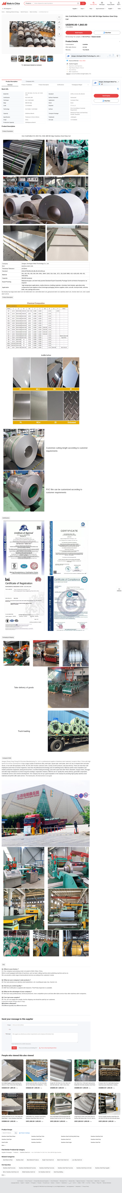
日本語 (79, 1182)
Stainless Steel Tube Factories (65, 1168)
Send (14, 1048)
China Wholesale (54, 1181)
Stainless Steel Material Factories (27, 1168)
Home (3, 12)
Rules (119, 8)
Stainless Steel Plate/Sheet (8, 1136)
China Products (28, 1181)
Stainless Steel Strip (96, 1139)
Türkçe (93, 1182)
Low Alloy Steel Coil (77, 1160)
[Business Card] (118, 88)
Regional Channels (80, 1181)
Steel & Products (24, 12)
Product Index (90, 1181)
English (22, 1182)
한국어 (74, 1182)
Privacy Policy (85, 1186)
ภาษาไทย (88, 1182)
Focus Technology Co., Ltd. (50, 1186)
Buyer (82, 8)
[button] (85, 84)
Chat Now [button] (108, 32)
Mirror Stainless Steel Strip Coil (11, 1172)
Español (27, 1182)
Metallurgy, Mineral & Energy (12, 12)
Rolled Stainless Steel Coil (28, 1172)
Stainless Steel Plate (36, 1139)
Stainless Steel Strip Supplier (102, 1168)
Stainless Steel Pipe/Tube (37, 1136)
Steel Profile (5, 1142)
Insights (103, 1181)
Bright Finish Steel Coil (48, 1160)
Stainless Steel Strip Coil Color (84, 1168)
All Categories (7, 8)
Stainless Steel (19, 1160)
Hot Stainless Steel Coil (44, 1172)
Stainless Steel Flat (95, 1142)
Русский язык (46, 1182)
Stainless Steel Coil (66, 1139)
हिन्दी (83, 1182)
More (3, 1175)
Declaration (78, 1186)
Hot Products (20, 1181)
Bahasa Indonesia (107, 1182)
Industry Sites (72, 1181)
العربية (69, 1182)
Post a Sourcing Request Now (47, 1048)
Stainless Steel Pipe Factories (46, 1168)
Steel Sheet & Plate (8, 1160)
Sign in (118, 4)
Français (39, 1182)
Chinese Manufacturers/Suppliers (41, 1181)
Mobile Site (97, 1181)
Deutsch (58, 1182)
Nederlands (64, 1182)
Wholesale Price (63, 1181)
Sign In (68, 74)
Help (91, 8)
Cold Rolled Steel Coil (43, 12)
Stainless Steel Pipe (7, 1139)
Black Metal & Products (33, 1160)
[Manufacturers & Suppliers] (11, 3)
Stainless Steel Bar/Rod (97, 1136)
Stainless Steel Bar (36, 1142)
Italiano (52, 1182)
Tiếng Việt (99, 1182)
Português (33, 1182)
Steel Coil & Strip (33, 12)
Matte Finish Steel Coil (62, 1160)
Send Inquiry (79, 32)
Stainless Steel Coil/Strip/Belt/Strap (70, 1136)
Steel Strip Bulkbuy (58, 1172)
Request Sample (96, 36)
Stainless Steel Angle (66, 1142)
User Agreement (70, 1186)
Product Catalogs (25, 1133)
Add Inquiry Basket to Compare (33, 65)
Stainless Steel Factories (9, 1168)
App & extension (100, 8)
